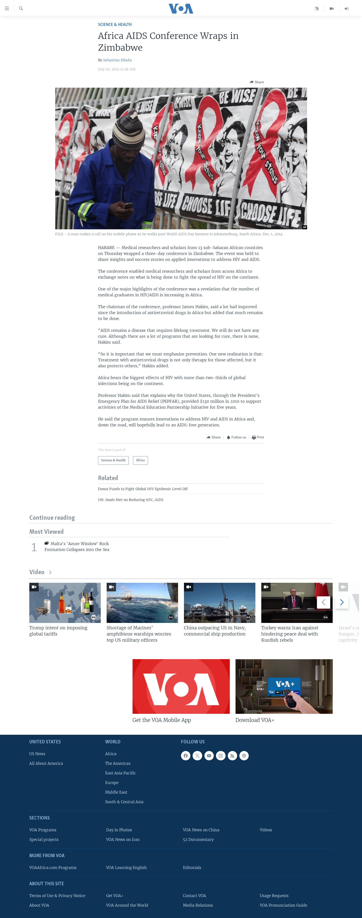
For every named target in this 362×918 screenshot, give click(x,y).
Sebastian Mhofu (117, 60)
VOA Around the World (127, 905)
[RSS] (232, 755)
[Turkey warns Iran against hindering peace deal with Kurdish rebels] (297, 603)
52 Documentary (198, 839)
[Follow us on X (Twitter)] (197, 755)
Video (36, 572)
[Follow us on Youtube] (209, 755)
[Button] (257, 82)
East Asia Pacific (120, 773)
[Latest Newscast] (346, 8)
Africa (110, 753)
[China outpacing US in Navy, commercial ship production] (219, 603)
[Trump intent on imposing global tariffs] (65, 603)
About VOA (39, 905)
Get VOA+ (115, 895)
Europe (111, 782)
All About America (46, 763)
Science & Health (115, 25)
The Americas (118, 763)
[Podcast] (244, 755)
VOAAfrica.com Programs (53, 867)
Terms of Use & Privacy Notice (57, 895)
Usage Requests (274, 895)
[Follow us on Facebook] (185, 755)
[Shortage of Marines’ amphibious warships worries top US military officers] (142, 603)
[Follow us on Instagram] (220, 755)
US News (37, 753)
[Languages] (316, 8)
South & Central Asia (124, 802)
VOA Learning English (126, 867)
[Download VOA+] (284, 686)
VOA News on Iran (123, 839)
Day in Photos (119, 830)
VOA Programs (42, 830)
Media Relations (198, 905)
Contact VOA (194, 895)
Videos (266, 830)
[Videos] (331, 8)
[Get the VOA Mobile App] (181, 686)
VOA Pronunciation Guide (283, 905)
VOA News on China (201, 830)
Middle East (116, 792)
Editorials (192, 867)
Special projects (44, 839)
